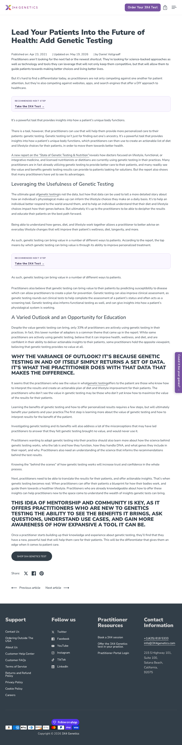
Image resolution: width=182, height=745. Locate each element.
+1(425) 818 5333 (156, 638)
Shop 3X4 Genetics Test (31, 556)
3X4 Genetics (70, 734)
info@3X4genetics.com (159, 643)
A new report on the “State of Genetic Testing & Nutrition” (50, 155)
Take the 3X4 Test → (29, 106)
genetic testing (49, 194)
